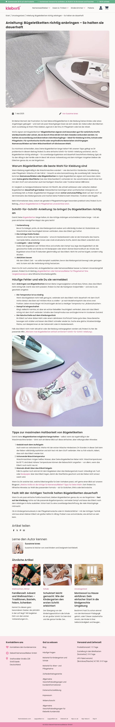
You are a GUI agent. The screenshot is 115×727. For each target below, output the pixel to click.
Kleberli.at (64, 719)
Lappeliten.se (52, 719)
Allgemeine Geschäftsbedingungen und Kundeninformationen (54, 682)
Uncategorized (18, 15)
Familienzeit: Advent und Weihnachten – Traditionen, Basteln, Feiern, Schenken (24, 597)
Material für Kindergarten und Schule (55, 659)
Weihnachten (17, 589)
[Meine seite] (100, 8)
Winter (27, 589)
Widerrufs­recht (49, 700)
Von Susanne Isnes (70, 113)
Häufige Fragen (49, 652)
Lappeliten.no (39, 719)
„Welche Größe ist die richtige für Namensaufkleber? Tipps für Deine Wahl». (51, 484)
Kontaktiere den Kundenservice (23, 647)
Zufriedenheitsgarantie (52, 674)
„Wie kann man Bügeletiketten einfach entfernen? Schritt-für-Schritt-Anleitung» (58, 332)
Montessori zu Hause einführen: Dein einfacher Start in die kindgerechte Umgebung (86, 599)
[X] (17, 530)
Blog (44, 647)
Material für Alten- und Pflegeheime (52, 667)
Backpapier (25, 474)
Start (8, 15)
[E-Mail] (23, 530)
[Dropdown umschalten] (49, 8)
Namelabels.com (24, 719)
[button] (106, 8)
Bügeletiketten (29, 217)
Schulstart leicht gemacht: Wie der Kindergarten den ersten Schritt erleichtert (53, 599)
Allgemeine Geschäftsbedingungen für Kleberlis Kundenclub (54, 708)
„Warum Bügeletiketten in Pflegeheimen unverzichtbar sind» (44, 204)
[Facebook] (13, 530)
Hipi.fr (95, 719)
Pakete (91, 8)
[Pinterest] (20, 530)
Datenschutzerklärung (52, 690)
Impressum (47, 695)
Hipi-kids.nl (85, 719)
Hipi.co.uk (74, 719)
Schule (46, 589)
